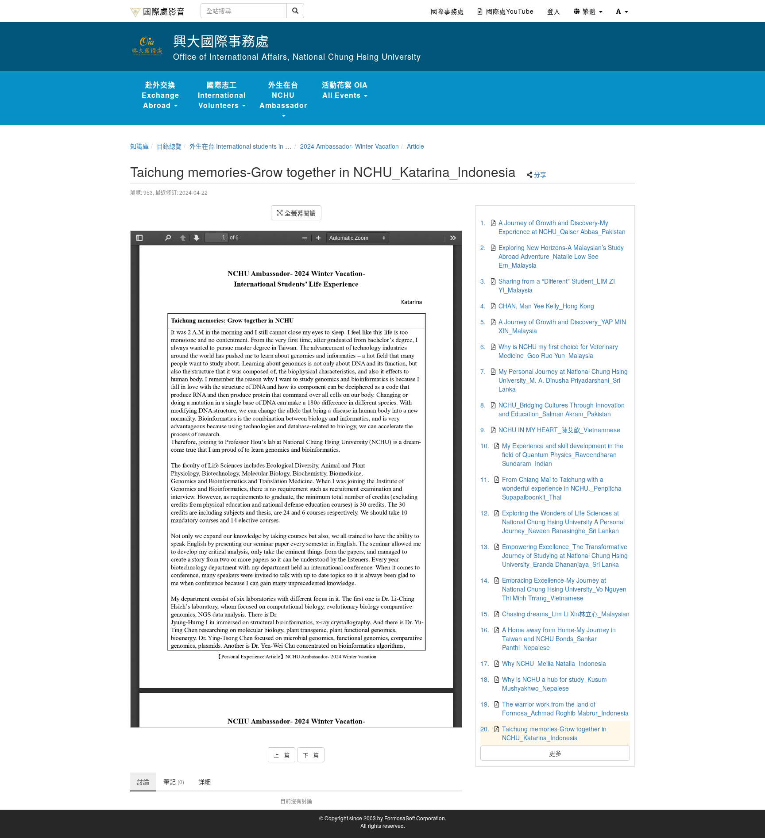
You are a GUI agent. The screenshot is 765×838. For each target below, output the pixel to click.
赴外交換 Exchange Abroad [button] (160, 95)
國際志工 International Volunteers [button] (222, 95)
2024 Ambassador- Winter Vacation (349, 146)
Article (415, 146)
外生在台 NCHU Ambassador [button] (283, 95)
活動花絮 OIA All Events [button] (345, 90)
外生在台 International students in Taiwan (247, 146)
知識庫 (139, 146)
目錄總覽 (169, 146)
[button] (622, 11)
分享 (540, 174)
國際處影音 (164, 11)
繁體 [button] (589, 11)
